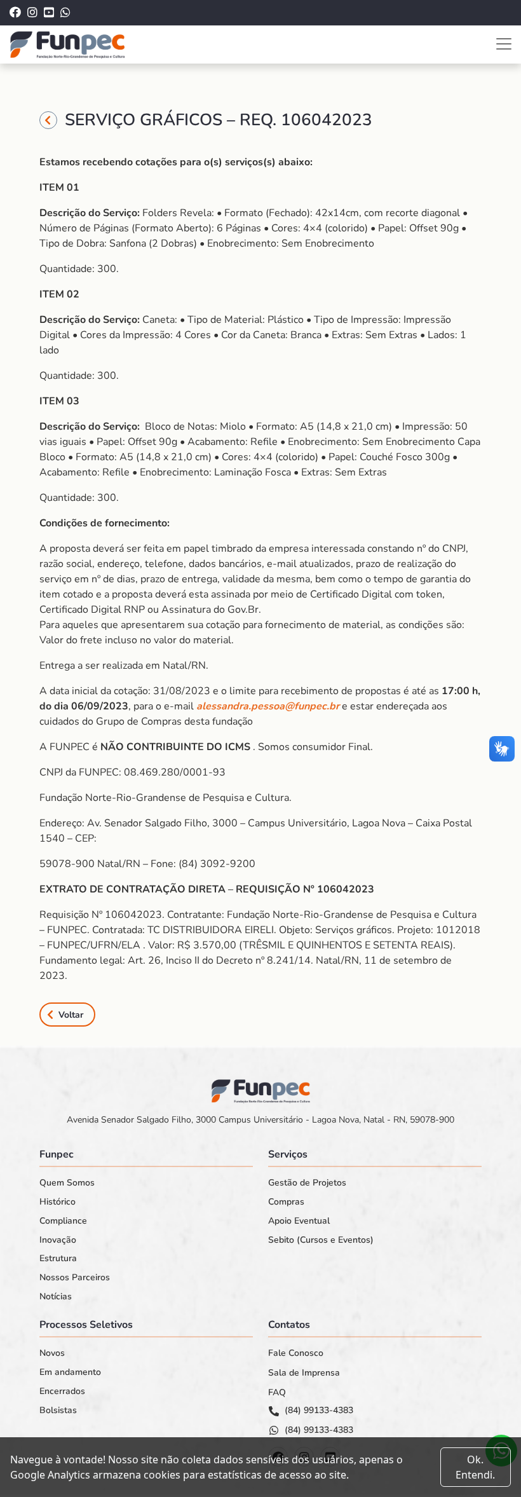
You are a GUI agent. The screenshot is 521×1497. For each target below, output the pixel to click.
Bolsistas (58, 1410)
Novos (52, 1353)
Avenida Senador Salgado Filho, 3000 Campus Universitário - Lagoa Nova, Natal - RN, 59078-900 (260, 1120)
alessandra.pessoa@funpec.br (267, 706)
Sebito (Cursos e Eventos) (321, 1240)
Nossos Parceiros (74, 1277)
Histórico (57, 1202)
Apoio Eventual (299, 1221)
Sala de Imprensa (304, 1373)
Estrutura (58, 1258)
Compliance (63, 1221)
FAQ (277, 1392)
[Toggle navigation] (504, 44)
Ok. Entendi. (475, 1467)
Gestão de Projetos (307, 1183)
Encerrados (62, 1391)
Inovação (57, 1240)
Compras (286, 1202)
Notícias (55, 1296)
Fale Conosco (295, 1353)
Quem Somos (67, 1183)
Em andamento (70, 1372)
